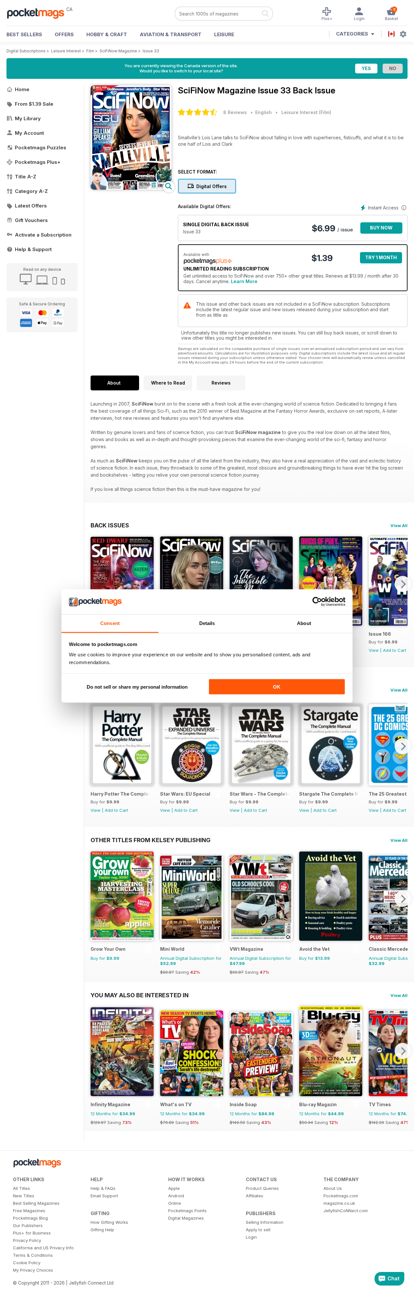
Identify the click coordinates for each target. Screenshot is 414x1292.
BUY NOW (381, 227)
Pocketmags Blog (30, 1218)
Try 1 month (381, 257)
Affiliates (254, 1195)
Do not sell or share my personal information (137, 687)
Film (90, 50)
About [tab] (304, 623)
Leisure (224, 34)
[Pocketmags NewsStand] (38, 12)
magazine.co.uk (339, 1203)
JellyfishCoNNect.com (345, 1210)
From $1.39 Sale (34, 104)
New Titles (23, 1195)
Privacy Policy (27, 1240)
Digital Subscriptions (26, 50)
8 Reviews (235, 112)
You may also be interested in (140, 995)
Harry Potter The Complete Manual (120, 794)
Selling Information (264, 1222)
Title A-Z (25, 177)
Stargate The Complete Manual (329, 794)
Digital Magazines (186, 1218)
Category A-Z (31, 191)
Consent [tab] (110, 623)
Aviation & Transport (171, 34)
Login (251, 1237)
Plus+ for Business (32, 1232)
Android (176, 1195)
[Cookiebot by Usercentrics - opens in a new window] (317, 602)
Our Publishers (28, 1225)
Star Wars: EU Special (185, 794)
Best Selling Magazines (36, 1203)
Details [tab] (207, 623)
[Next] (403, 584)
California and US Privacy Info (43, 1247)
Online (174, 1203)
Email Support (104, 1195)
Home (22, 89)
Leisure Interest (66, 50)
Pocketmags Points (187, 1210)
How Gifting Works (109, 1222)
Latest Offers (31, 206)
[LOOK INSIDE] (131, 188)
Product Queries (262, 1188)
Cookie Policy (26, 1262)
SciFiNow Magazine (118, 50)
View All (399, 525)
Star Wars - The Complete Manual (259, 794)
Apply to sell (258, 1229)
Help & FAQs (103, 1188)
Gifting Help (102, 1229)
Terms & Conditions (33, 1255)
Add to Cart (394, 650)
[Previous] (95, 584)
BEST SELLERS (24, 34)
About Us (332, 1188)
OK (276, 687)
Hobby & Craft (106, 34)
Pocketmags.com (340, 1195)
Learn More (244, 281)
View (374, 650)
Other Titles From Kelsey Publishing (151, 840)
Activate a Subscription (43, 235)
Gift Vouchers (31, 220)
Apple (174, 1188)
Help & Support (33, 249)
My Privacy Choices (33, 1270)
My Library (28, 118)
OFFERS (64, 34)
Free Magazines (29, 1210)
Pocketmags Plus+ (37, 162)
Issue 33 (151, 50)
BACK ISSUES (110, 525)
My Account (29, 133)
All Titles (21, 1188)
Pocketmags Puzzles (40, 147)
